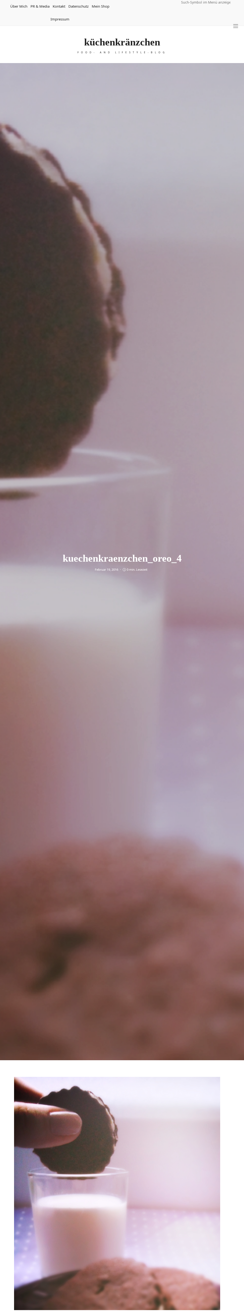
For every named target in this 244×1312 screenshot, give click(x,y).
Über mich (18, 6)
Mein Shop (100, 6)
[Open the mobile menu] (235, 26)
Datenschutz (78, 6)
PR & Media (40, 6)
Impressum (60, 19)
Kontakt (59, 6)
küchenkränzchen (122, 42)
